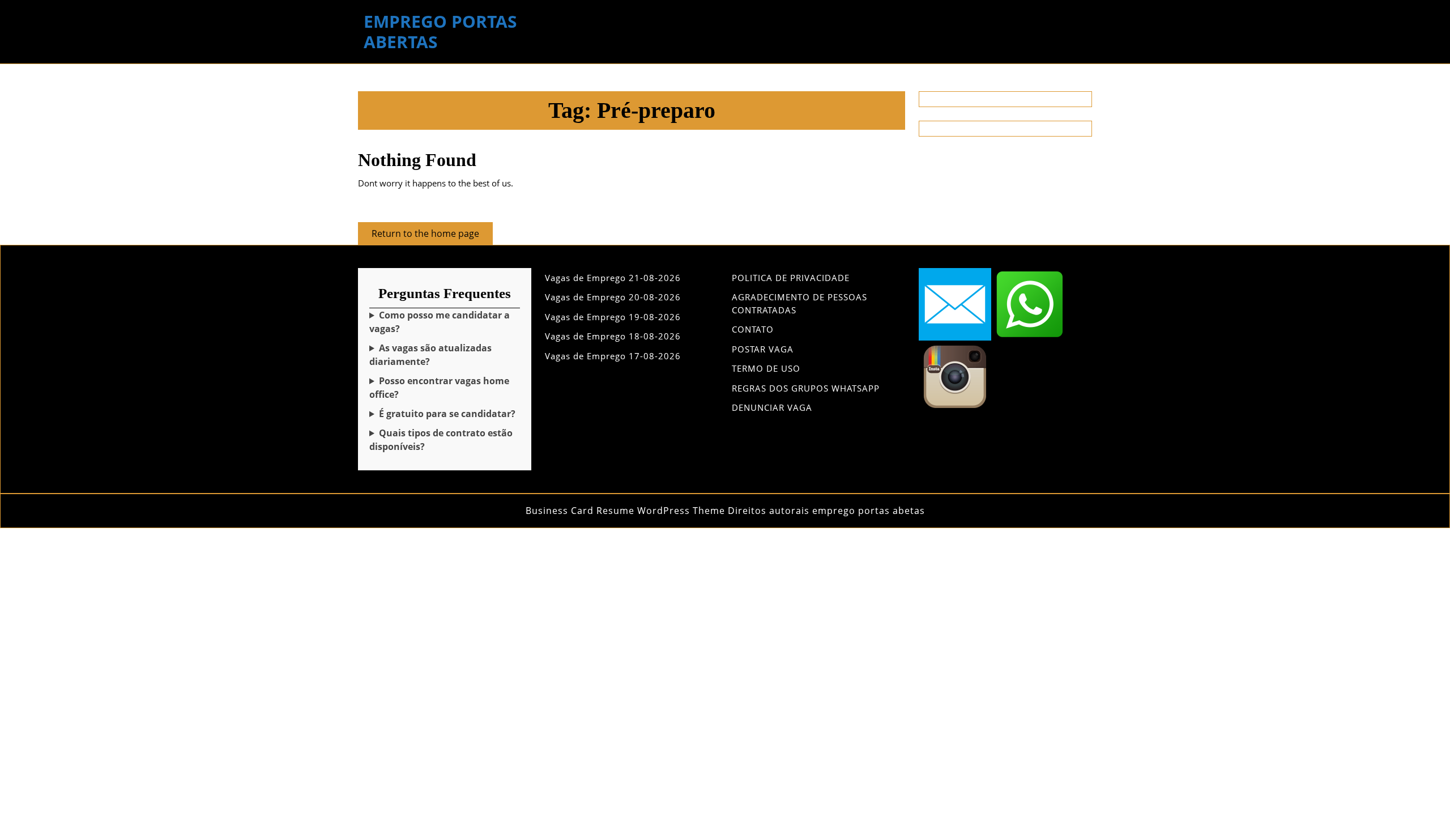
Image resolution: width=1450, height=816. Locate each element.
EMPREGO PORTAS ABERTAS (440, 31)
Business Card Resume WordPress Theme (625, 510)
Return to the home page (432, 236)
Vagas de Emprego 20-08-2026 (613, 297)
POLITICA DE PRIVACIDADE (791, 277)
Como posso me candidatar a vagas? (439, 322)
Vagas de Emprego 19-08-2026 (613, 316)
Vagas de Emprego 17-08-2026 (613, 356)
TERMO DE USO (766, 368)
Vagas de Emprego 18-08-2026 (613, 336)
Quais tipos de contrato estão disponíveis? (441, 440)
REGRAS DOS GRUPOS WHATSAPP (806, 388)
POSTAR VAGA (763, 349)
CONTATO (753, 329)
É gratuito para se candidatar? (447, 413)
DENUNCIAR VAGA (772, 407)
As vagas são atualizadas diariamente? (430, 355)
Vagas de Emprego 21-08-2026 (613, 277)
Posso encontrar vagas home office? (439, 388)
